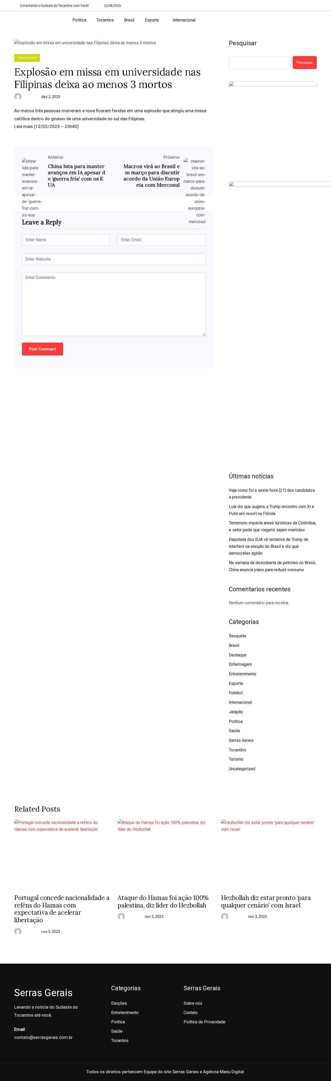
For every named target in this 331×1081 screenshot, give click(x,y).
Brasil (129, 20)
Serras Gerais (241, 740)
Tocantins (105, 20)
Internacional (183, 20)
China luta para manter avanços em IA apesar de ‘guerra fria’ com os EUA (76, 175)
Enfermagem (240, 664)
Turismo (236, 759)
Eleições (119, 1003)
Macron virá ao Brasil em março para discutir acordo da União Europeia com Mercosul (151, 175)
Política (79, 20)
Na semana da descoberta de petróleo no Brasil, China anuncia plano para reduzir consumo (272, 566)
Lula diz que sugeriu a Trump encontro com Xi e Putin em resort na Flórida (271, 510)
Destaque (237, 655)
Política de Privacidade (204, 1021)
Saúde (234, 730)
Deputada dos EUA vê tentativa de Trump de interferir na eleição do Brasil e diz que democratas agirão (268, 546)
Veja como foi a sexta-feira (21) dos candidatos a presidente (272, 494)
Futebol (236, 692)
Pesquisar (243, 43)
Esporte (152, 20)
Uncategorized (242, 768)
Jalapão (236, 711)
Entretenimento (242, 673)
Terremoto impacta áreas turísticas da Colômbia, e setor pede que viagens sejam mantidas (272, 526)
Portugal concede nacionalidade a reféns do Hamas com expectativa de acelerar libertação (61, 909)
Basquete (237, 635)
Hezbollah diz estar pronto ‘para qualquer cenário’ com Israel (266, 901)
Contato (191, 1012)
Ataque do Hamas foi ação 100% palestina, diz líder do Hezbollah (163, 901)
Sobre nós (193, 1003)
